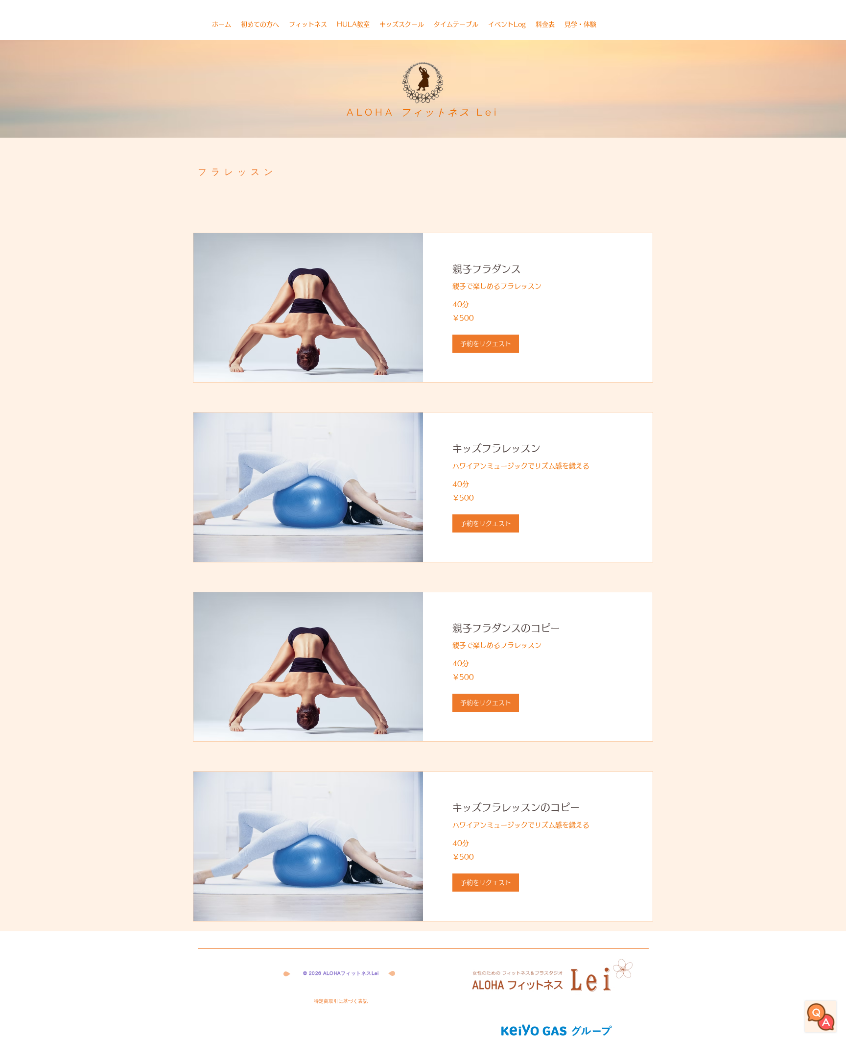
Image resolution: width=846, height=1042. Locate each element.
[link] (537, 269)
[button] (485, 344)
